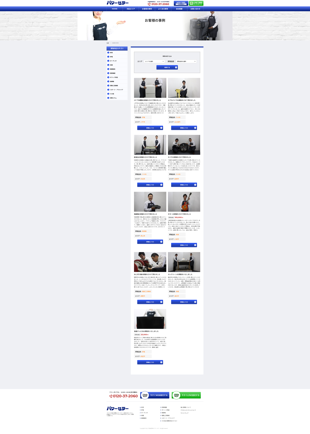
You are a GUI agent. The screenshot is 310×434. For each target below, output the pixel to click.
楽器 (177, 234)
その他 (178, 117)
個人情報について (186, 407)
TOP (108, 43)
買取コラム (113, 98)
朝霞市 (143, 296)
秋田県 (143, 179)
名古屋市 (177, 122)
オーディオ (113, 61)
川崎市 (177, 239)
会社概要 (179, 9)
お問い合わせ (195, 9)
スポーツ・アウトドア (116, 90)
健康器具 (112, 69)
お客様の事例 (147, 9)
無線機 (144, 231)
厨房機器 (112, 73)
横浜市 (177, 296)
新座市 (143, 356)
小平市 (143, 122)
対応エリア (131, 9)
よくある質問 (163, 9)
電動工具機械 (146, 291)
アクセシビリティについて (188, 410)
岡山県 (143, 236)
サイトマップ (184, 413)
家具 (111, 53)
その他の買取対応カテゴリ (169, 421)
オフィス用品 (114, 77)
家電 (143, 117)
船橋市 (177, 179)
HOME (114, 9)
